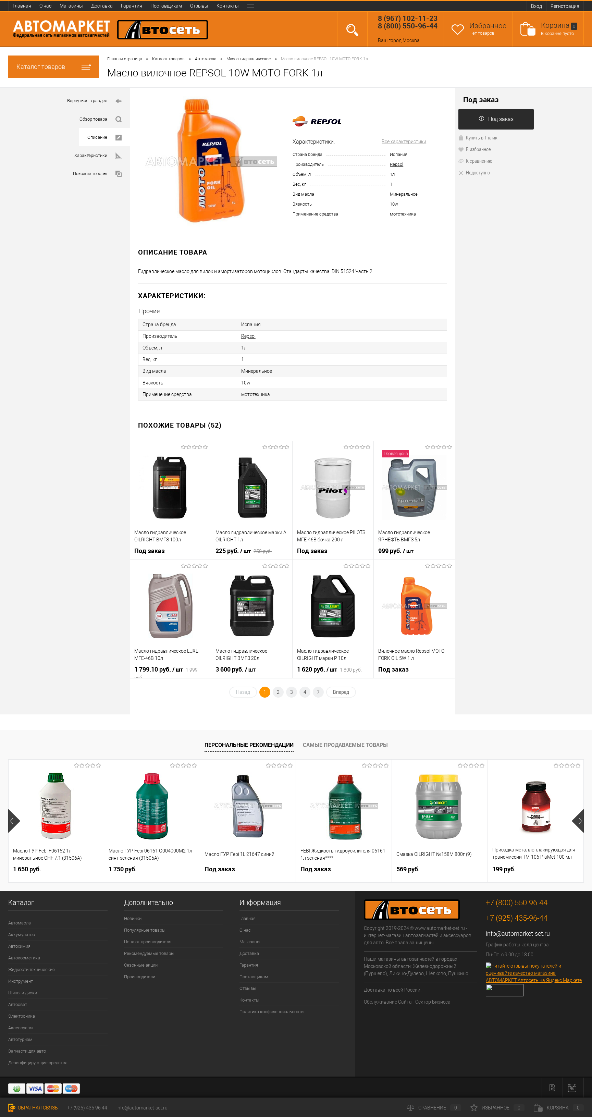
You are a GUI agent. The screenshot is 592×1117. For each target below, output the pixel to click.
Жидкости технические (31, 969)
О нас (45, 6)
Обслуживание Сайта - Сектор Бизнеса (407, 1002)
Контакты (228, 6)
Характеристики (90, 155)
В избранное (478, 149)
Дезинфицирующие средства (37, 1062)
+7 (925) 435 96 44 (87, 1107)
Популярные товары (144, 930)
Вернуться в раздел (87, 100)
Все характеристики (404, 141)
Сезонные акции (141, 965)
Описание (97, 137)
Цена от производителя (147, 941)
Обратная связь (37, 1107)
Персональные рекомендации (249, 745)
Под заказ (501, 119)
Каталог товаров (40, 66)
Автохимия (19, 946)
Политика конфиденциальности (271, 1011)
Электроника (21, 1016)
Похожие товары (90, 173)
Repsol (396, 164)
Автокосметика (24, 957)
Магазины (71, 6)
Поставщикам (166, 6)
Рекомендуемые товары (149, 953)
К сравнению (479, 160)
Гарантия (131, 6)
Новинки (132, 918)
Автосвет (17, 1004)
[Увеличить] (211, 162)
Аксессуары (20, 1027)
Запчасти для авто (27, 1051)
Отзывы (199, 6)
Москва (411, 40)
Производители (139, 976)
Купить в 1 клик (481, 137)
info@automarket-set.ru (518, 933)
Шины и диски (22, 992)
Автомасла (19, 922)
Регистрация (565, 6)
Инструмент (20, 981)
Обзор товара (93, 119)
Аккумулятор (21, 934)
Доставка (102, 6)
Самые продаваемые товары (345, 745)
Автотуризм (20, 1039)
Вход (536, 6)
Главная (22, 6)
